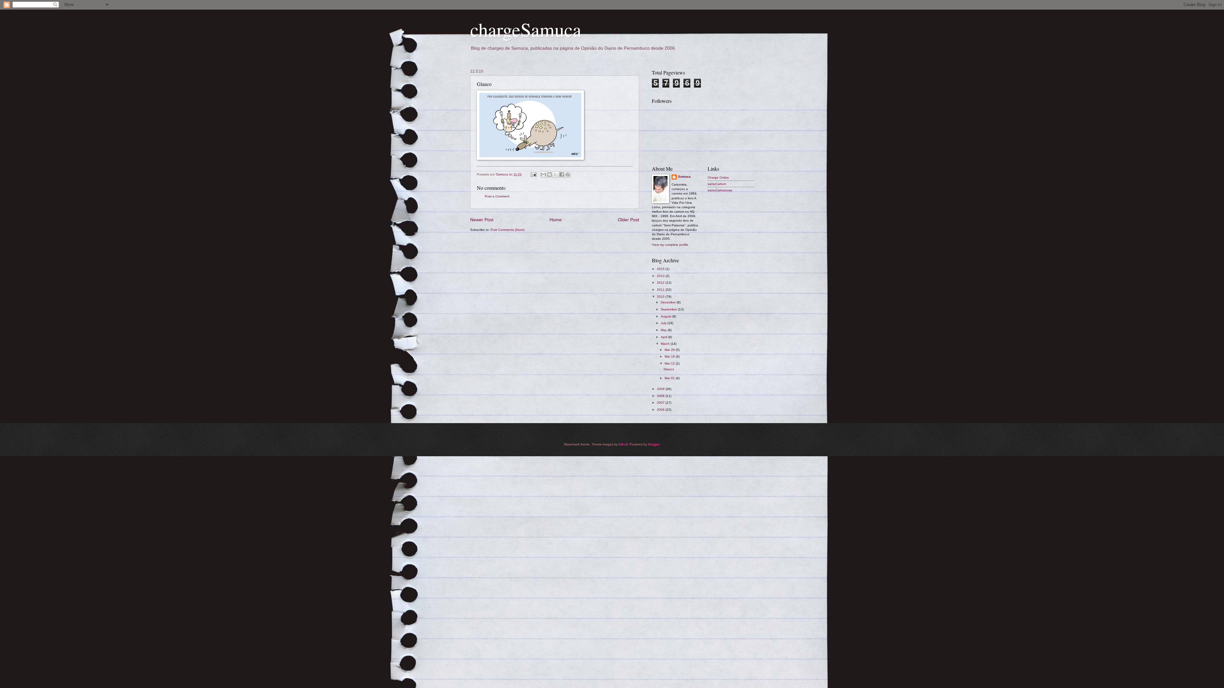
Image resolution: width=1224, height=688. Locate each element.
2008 (661, 396)
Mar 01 (670, 378)
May (664, 330)
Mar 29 (670, 349)
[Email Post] (533, 174)
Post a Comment (497, 196)
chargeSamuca (525, 29)
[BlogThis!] (549, 174)
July (664, 323)
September (669, 309)
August (666, 316)
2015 (661, 269)
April (664, 337)
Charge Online (718, 177)
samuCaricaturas (720, 190)
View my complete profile (670, 244)
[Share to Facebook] (561, 174)
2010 (661, 296)
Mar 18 (670, 356)
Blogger (653, 444)
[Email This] (543, 174)
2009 (661, 389)
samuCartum (717, 184)
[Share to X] (555, 174)
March (666, 343)
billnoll (623, 444)
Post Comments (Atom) (507, 229)
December (669, 302)
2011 (661, 289)
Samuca (684, 176)
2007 (661, 402)
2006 (661, 409)
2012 (661, 282)
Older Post (628, 219)
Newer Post (481, 219)
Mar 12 (670, 363)
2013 (661, 276)
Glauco (669, 369)
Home (556, 219)
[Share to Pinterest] (568, 174)
